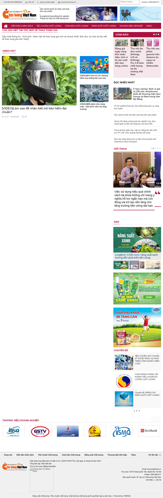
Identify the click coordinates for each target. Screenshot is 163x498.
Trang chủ (8, 455)
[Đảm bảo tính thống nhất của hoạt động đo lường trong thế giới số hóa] (137, 265)
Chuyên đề (121, 350)
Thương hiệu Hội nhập (131, 26)
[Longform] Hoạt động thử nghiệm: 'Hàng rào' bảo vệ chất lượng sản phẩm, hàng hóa (55, 17)
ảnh (116, 222)
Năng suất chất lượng (40, 496)
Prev (154, 419)
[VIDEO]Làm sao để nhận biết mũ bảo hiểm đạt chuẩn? (34, 110)
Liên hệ (31, 2)
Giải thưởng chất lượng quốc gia (82, 496)
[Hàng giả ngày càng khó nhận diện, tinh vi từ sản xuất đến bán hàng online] (121, 42)
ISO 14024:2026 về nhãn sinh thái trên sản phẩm (54, 10)
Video (149, 26)
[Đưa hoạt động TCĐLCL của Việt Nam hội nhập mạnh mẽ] (153, 265)
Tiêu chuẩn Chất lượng (48, 26)
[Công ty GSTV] (17, 431)
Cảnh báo (121, 34)
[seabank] (125, 431)
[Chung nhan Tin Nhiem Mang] (81, 476)
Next (158, 419)
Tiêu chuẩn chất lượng (59, 496)
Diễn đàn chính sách (22, 26)
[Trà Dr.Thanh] (71, 431)
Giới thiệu (149, 480)
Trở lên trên (153, 455)
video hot (9, 51)
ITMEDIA (127, 496)
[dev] (44, 431)
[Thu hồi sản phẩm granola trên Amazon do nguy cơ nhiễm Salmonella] (152, 42)
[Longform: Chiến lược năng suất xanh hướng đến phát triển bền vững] (121, 265)
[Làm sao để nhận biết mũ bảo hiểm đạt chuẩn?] (39, 80)
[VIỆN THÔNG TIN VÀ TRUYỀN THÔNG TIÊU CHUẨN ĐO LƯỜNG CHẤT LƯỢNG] (98, 431)
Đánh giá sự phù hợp (103, 496)
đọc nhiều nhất (124, 82)
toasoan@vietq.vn (68, 2)
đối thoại (120, 148)
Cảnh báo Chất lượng (76, 26)
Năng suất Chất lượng (104, 26)
